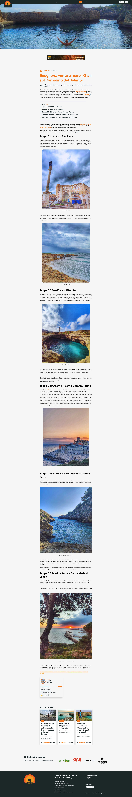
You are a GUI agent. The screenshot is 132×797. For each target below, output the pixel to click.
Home (45, 2)
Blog (56, 2)
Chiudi (47, 104)
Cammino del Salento (81, 91)
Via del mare (87, 94)
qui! (77, 132)
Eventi (60, 2)
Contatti (75, 2)
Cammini (50, 2)
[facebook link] (120, 2)
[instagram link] (122, 2)
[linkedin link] (127, 2)
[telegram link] (125, 2)
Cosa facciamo (67, 2)
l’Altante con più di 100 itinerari (75, 672)
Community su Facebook (45, 127)
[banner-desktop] (66, 57)
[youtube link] (123, 2)
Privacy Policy (88, 793)
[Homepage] (8, 3)
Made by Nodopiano (102, 793)
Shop (81, 2)
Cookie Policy (95, 793)
